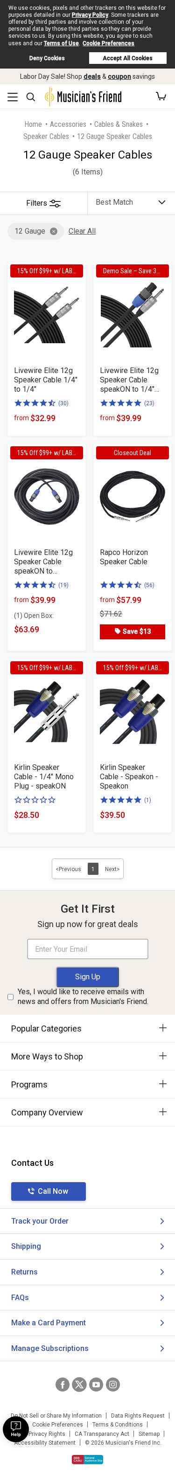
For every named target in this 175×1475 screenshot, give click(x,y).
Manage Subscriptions (50, 1348)
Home (33, 124)
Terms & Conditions (117, 1424)
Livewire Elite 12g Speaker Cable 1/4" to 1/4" (45, 380)
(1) (147, 800)
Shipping (26, 1246)
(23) (149, 403)
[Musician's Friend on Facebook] (62, 1384)
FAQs (20, 1297)
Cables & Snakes (118, 124)
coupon (119, 76)
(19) (63, 585)
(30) (63, 403)
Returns (24, 1271)
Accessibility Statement (45, 1443)
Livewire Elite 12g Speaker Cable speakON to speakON (43, 562)
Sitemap (149, 1434)
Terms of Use (61, 43)
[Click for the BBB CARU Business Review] (87, 1459)
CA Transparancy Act (102, 1434)
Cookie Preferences (108, 43)
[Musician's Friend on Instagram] (113, 1384)
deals (92, 76)
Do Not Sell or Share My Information (56, 1416)
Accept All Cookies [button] (128, 58)
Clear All (82, 231)
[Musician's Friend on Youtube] (96, 1384)
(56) (149, 585)
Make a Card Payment (48, 1322)
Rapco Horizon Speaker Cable (124, 557)
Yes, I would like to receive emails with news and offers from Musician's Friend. (83, 996)
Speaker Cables (46, 136)
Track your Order (40, 1221)
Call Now (53, 1191)
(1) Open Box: (34, 615)
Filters (36, 203)
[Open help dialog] (16, 1429)
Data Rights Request (138, 1416)
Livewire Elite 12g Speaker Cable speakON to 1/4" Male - (129, 380)
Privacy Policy (90, 15)
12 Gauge (29, 231)
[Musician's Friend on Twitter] (79, 1384)
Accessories (68, 124)
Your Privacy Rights (40, 1434)
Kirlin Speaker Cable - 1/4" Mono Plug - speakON (44, 776)
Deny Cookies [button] (47, 58)
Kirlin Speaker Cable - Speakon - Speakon (129, 776)
